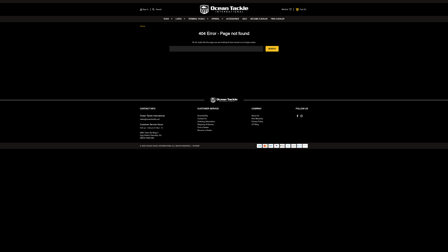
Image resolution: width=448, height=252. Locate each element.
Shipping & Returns (205, 124)
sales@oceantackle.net (150, 119)
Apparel (215, 19)
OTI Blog (255, 124)
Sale (244, 19)
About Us (255, 116)
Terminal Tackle (196, 19)
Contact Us (202, 118)
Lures (179, 19)
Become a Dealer (259, 19)
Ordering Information (206, 121)
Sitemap (196, 146)
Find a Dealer (277, 19)
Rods (166, 19)
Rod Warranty (257, 118)
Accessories (232, 19)
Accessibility (202, 116)
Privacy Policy (257, 121)
